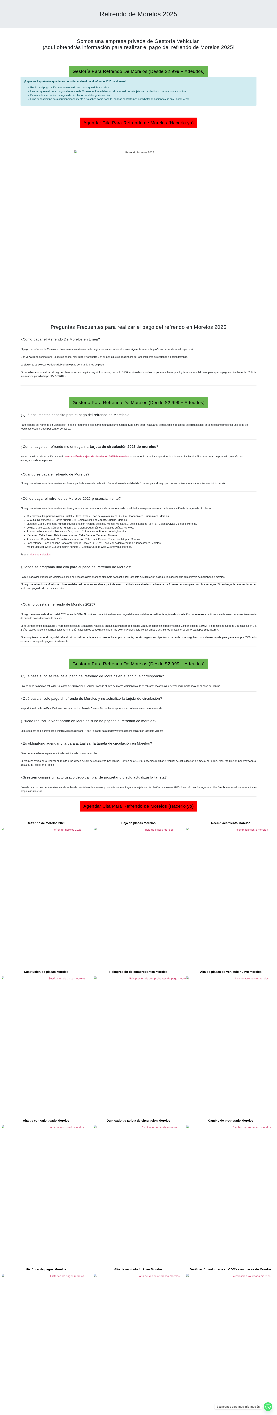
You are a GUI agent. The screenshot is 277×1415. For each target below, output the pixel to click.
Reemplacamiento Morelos (230, 823)
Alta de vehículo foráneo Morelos (138, 1269)
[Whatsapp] (268, 1406)
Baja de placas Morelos (138, 823)
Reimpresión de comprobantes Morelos (138, 971)
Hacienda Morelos (40, 554)
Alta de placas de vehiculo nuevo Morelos (231, 971)
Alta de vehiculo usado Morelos (46, 1120)
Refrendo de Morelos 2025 (138, 14)
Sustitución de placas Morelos (46, 971)
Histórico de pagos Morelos (46, 1269)
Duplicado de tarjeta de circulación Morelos (138, 1120)
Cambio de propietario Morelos (230, 1120)
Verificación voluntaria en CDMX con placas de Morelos (231, 1269)
